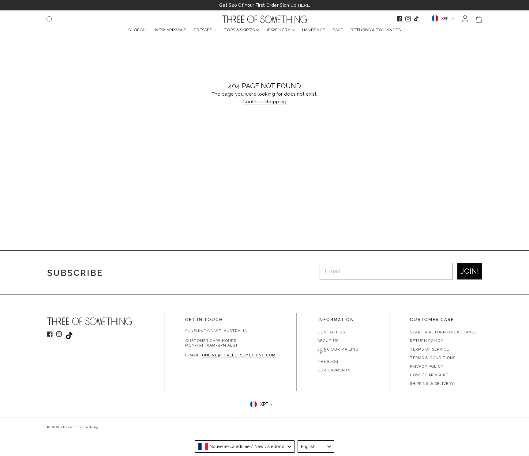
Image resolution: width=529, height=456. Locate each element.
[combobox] (245, 446)
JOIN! (469, 271)
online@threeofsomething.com (239, 355)
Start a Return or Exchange (443, 332)
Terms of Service (429, 349)
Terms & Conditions (433, 358)
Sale (338, 30)
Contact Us (331, 332)
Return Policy (426, 341)
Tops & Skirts (239, 30)
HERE (304, 5)
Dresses (203, 30)
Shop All (138, 30)
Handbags (313, 30)
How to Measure (429, 375)
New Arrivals (170, 30)
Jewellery (278, 30)
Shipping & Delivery (432, 384)
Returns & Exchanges (376, 30)
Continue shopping (264, 102)
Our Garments (334, 370)
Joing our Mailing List (337, 351)
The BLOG (327, 361)
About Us (328, 341)
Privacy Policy (427, 366)
